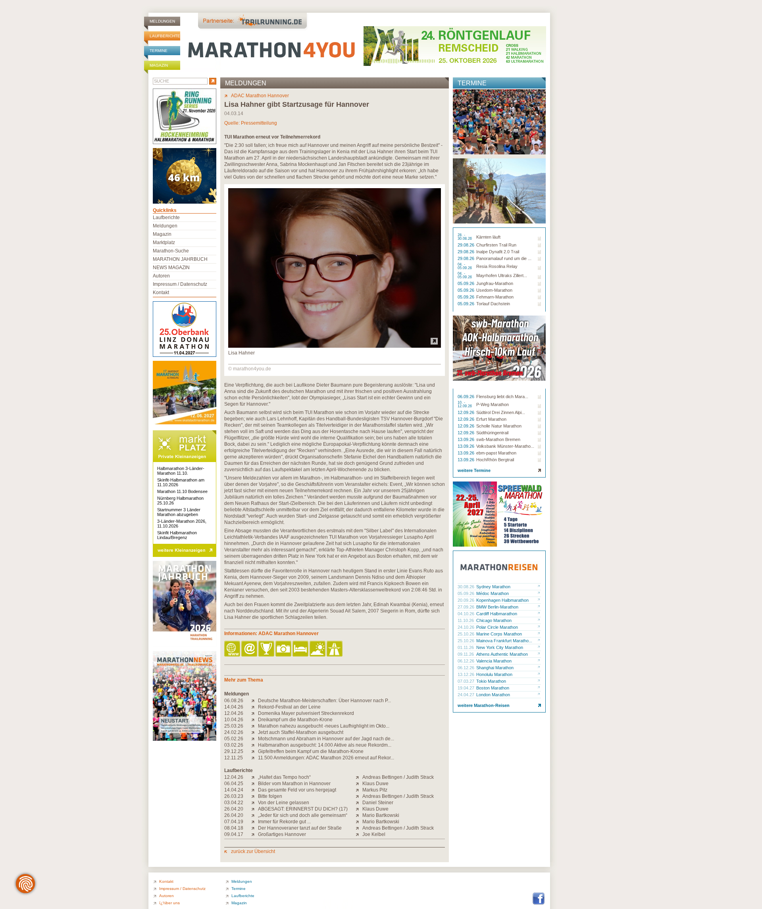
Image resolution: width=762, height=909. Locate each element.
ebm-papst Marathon (496, 453)
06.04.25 (233, 783)
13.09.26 (466, 439)
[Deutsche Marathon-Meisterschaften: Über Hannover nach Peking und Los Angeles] (254, 701)
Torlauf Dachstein (493, 303)
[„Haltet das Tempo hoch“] (254, 777)
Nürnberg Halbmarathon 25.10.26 (180, 500)
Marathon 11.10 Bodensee (182, 491)
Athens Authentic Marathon (502, 654)
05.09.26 (466, 283)
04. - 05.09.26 (465, 266)
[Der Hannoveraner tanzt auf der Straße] (254, 828)
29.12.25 (233, 751)
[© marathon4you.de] (334, 346)
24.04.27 (466, 694)
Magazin (159, 65)
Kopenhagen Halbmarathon (502, 600)
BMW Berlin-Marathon (497, 607)
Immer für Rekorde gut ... (284, 821)
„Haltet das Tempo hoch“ (284, 777)
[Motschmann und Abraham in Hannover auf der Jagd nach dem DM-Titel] (254, 739)
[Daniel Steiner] (359, 803)
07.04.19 (233, 821)
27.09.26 (466, 607)
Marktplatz (164, 242)
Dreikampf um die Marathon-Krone (295, 719)
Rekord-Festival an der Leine (289, 707)
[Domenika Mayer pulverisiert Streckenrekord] (254, 713)
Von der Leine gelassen (283, 802)
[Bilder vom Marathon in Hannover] (254, 784)
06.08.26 (233, 700)
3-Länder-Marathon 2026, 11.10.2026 (181, 523)
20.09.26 (466, 600)
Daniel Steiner (377, 802)
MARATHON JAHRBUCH (180, 259)
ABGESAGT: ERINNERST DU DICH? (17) (303, 809)
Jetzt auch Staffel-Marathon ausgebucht (300, 732)
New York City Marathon (499, 647)
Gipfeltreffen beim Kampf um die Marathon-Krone (311, 751)
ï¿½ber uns (169, 903)
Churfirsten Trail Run (496, 245)
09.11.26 (466, 654)
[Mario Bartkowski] (359, 815)
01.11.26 (466, 647)
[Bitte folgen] (254, 796)
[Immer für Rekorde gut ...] (254, 822)
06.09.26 (466, 396)
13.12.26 (466, 674)
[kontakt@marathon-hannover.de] (249, 649)
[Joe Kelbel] (359, 834)
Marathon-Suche (171, 251)
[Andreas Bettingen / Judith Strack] (359, 777)
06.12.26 (466, 661)
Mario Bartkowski (380, 815)
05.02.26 (233, 738)
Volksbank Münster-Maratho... (505, 446)
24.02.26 (233, 732)
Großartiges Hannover (282, 834)
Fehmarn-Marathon (495, 297)
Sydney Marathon (493, 586)
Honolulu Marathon (494, 674)
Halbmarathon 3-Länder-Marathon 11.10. (180, 471)
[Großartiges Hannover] (254, 834)
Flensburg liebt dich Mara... (502, 396)
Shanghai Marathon (495, 667)
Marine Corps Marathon (499, 634)
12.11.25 (233, 758)
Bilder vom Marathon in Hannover (294, 783)
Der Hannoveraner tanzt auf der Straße (300, 828)
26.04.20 (233, 809)
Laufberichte (165, 36)
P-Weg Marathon (492, 404)
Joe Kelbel (373, 834)
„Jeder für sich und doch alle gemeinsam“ (302, 815)
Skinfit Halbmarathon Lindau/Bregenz (177, 535)
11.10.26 (466, 620)
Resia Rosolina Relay (497, 266)
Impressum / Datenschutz (180, 284)
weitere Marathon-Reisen (484, 705)
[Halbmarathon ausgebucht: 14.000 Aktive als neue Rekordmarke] (254, 745)
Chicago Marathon (494, 620)
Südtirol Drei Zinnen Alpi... (500, 412)
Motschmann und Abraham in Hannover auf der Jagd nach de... (326, 738)
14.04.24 (233, 790)
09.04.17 (233, 834)
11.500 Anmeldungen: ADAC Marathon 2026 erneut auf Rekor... (326, 758)
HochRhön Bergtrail (495, 459)
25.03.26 (233, 726)
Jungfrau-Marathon (494, 283)
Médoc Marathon (492, 593)
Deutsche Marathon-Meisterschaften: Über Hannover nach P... (324, 700)
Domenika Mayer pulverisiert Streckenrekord (306, 713)
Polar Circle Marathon (497, 627)
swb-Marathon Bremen (498, 439)
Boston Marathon (492, 688)
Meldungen (162, 21)
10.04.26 (233, 719)
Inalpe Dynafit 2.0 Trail (497, 251)
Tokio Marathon (491, 681)
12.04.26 (233, 713)
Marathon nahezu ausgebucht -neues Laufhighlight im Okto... (323, 726)
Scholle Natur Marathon (498, 426)
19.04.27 (466, 688)
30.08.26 (466, 586)
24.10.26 (466, 627)
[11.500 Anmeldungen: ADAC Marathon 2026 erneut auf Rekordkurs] (254, 758)
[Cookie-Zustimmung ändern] (25, 883)
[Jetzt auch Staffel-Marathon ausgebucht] (254, 732)
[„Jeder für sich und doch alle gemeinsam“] (254, 815)
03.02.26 (233, 745)
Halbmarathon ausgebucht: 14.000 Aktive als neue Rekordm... (324, 745)
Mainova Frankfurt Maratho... (504, 640)
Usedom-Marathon (494, 290)
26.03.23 (233, 796)
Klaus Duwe (375, 783)
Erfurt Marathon (491, 419)
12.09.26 (466, 412)
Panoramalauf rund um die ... (503, 258)
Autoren (161, 276)
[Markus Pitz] (359, 790)
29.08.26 (466, 245)
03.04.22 (233, 802)
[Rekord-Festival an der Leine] (254, 707)
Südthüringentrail (492, 432)
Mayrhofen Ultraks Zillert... (501, 275)
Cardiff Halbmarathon (496, 613)
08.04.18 (233, 828)
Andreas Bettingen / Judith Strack (398, 777)
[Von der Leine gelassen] (254, 803)
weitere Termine (474, 470)
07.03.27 (466, 681)
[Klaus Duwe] (359, 784)
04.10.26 (466, 613)
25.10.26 (466, 634)
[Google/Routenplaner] (335, 649)
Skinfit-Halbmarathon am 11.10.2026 (180, 482)
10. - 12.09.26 (465, 404)
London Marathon (493, 694)
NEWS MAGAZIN (171, 267)
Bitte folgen (270, 796)
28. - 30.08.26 (465, 237)
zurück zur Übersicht (253, 851)
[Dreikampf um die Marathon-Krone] (254, 720)
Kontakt (161, 292)
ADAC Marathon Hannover (260, 95)
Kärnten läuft (488, 237)
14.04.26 (233, 707)
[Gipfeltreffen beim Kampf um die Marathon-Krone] (254, 751)
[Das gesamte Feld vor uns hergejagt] (254, 790)
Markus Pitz (374, 790)
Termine (158, 50)
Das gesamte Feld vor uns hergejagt (297, 790)
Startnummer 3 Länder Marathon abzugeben (178, 512)
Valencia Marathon (494, 661)
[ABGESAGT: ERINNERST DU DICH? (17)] (254, 809)
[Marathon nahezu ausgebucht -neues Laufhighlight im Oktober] (254, 726)
